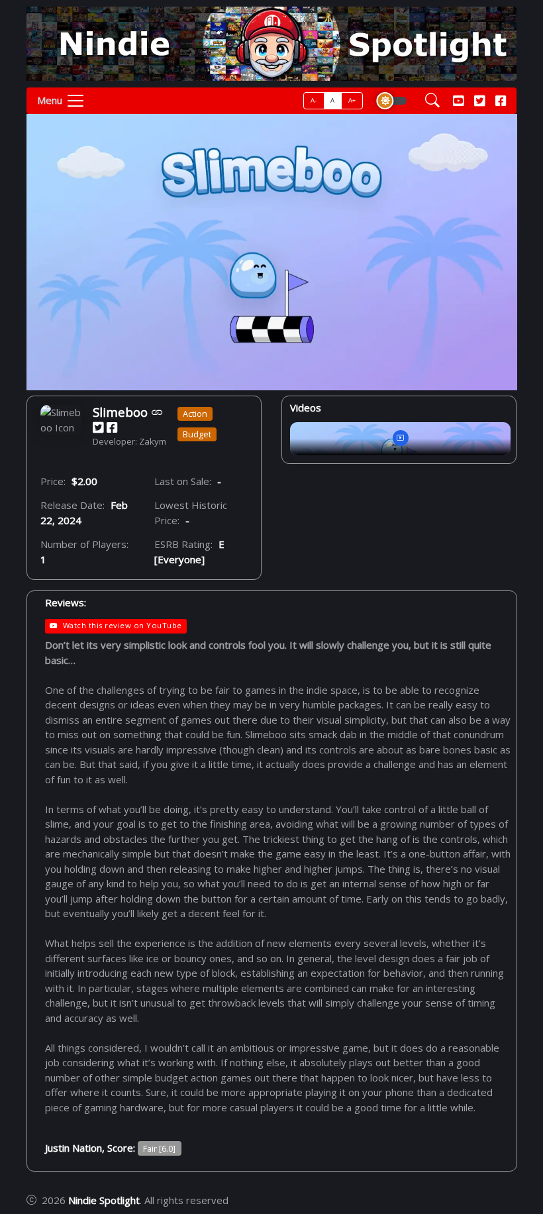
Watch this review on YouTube (121, 625)
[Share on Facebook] (112, 427)
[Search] (432, 101)
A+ (352, 100)
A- (314, 100)
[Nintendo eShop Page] (157, 412)
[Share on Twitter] (98, 427)
